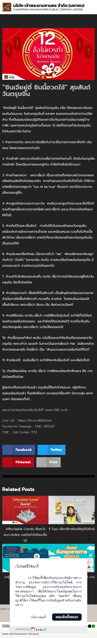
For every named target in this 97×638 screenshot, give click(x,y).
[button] (92, 9)
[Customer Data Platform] (48, 629)
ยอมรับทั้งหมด (67, 617)
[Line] (93, 626)
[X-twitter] (89, 626)
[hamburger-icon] (90, 4)
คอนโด (3, 609)
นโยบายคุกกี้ (38, 617)
